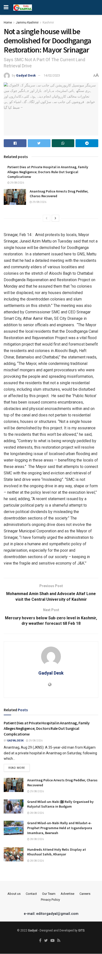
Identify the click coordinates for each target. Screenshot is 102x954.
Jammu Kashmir (27, 22)
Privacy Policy (50, 899)
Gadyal (32, 930)
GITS (81, 930)
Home (8, 22)
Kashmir (48, 22)
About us (14, 894)
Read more (16, 767)
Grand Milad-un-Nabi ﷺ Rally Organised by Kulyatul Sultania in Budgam (60, 804)
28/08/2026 (36, 813)
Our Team (48, 894)
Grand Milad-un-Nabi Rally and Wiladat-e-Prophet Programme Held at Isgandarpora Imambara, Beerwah (59, 828)
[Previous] (46, 218)
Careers (84, 894)
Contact (31, 894)
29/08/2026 (17, 182)
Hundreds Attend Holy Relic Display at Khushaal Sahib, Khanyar (56, 852)
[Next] (55, 218)
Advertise (67, 894)
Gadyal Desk (26, 75)
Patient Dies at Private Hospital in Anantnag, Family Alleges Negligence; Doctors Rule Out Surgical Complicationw (47, 172)
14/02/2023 (52, 75)
